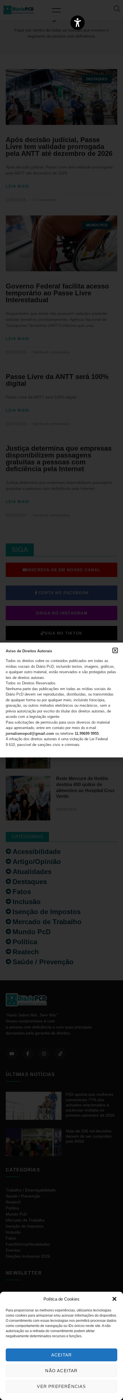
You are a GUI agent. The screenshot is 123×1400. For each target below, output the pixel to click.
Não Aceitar (61, 1370)
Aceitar (61, 1354)
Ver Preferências (61, 1386)
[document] (61, 700)
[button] (114, 1299)
